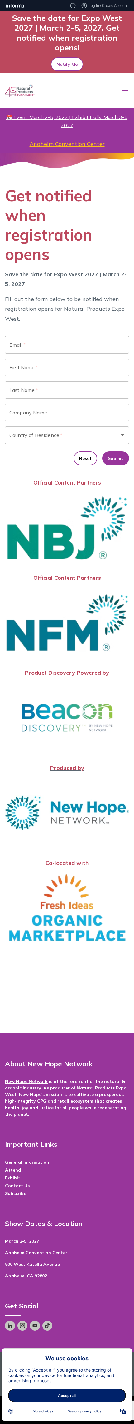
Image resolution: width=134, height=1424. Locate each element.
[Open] (122, 435)
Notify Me (67, 64)
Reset (85, 458)
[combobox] (58, 435)
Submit (115, 458)
